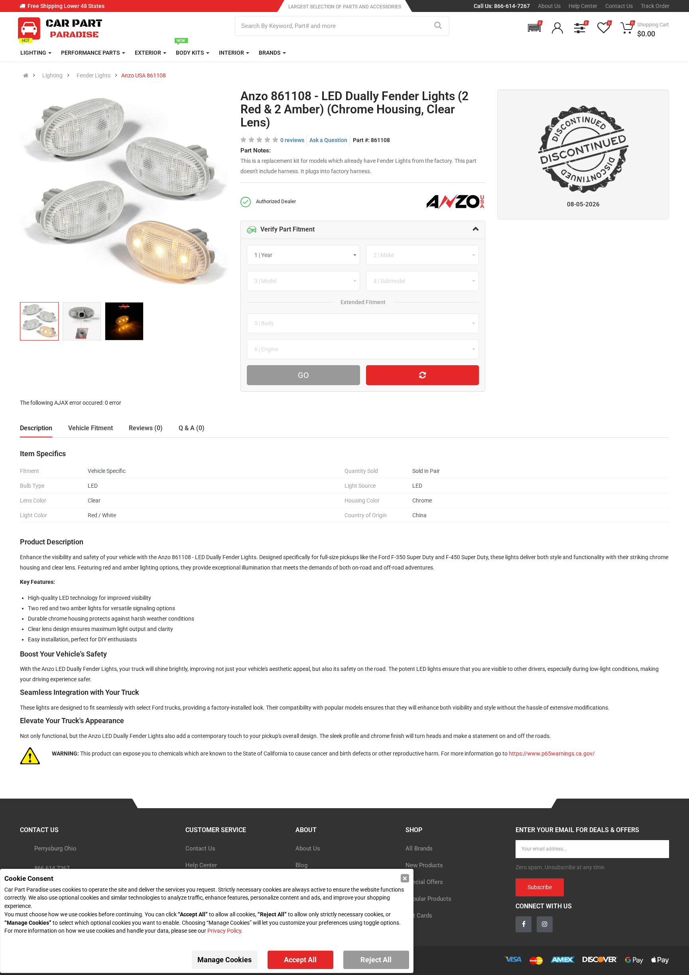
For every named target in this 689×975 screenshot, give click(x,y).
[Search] (438, 26)
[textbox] (265, 255)
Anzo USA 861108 (143, 75)
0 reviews (292, 140)
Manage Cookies (224, 959)
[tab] (363, 230)
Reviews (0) (146, 428)
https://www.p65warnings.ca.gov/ (552, 753)
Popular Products (428, 898)
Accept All (300, 959)
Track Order (655, 6)
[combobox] (303, 255)
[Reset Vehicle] (422, 375)
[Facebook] (524, 924)
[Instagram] (545, 924)
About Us (549, 6)
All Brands (419, 848)
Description (36, 428)
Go (303, 375)
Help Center (583, 6)
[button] (534, 28)
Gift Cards (419, 915)
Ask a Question (328, 140)
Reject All (376, 959)
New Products (424, 865)
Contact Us (619, 6)
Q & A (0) (192, 428)
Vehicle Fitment (90, 428)
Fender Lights (93, 75)
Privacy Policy (224, 931)
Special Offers (424, 882)
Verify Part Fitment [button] (287, 229)
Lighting (52, 75)
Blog (301, 865)
